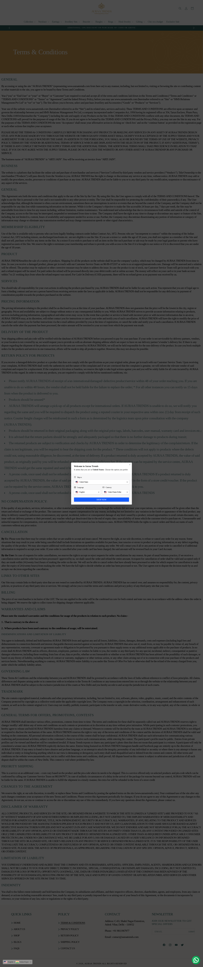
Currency (109, 487)
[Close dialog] (129, 464)
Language (80, 487)
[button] (17, 962)
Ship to (79, 477)
